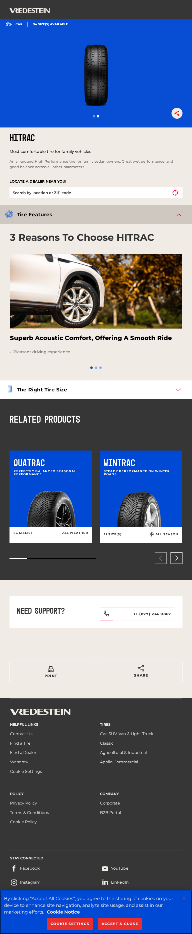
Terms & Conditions (29, 812)
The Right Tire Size (42, 390)
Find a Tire (20, 743)
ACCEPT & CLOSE (120, 924)
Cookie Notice (63, 912)
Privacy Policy (23, 803)
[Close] (184, 898)
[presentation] (161, 558)
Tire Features (34, 215)
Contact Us (21, 733)
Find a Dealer (23, 752)
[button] (94, 116)
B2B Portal (110, 812)
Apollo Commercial (119, 762)
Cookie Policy (23, 821)
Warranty (19, 762)
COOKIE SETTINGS (70, 924)
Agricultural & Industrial (123, 752)
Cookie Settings (26, 771)
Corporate (110, 803)
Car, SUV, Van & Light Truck (127, 733)
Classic (107, 743)
